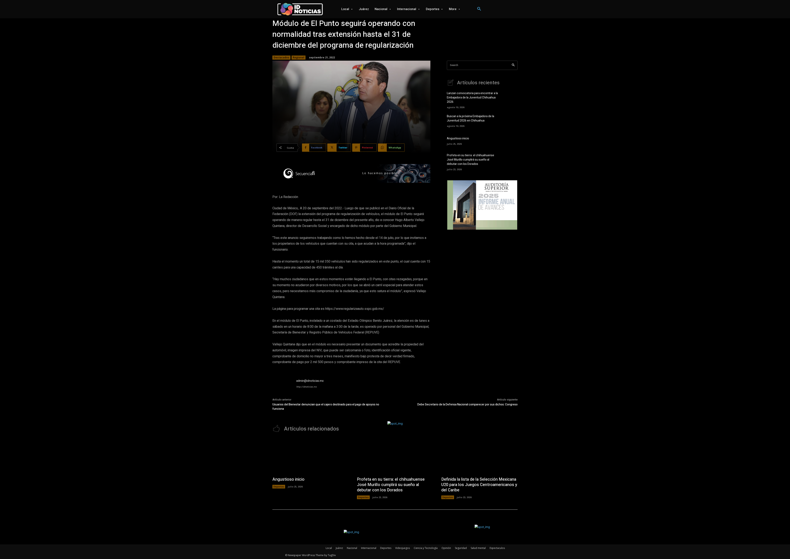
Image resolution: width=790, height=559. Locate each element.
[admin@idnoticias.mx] (282, 388)
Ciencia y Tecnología (426, 548)
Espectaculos (497, 548)
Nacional (352, 548)
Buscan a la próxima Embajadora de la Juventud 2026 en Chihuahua (470, 118)
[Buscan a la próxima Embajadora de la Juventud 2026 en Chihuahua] (510, 120)
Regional (298, 57)
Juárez (339, 548)
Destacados (281, 57)
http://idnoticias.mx (306, 387)
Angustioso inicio (458, 138)
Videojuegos (402, 548)
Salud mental (478, 548)
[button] (479, 9)
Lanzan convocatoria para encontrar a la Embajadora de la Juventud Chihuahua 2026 (472, 97)
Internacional (368, 548)
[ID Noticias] (300, 9)
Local (329, 548)
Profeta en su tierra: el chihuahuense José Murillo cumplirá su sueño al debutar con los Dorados (470, 159)
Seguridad (461, 548)
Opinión (446, 548)
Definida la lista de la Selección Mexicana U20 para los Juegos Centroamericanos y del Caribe (479, 484)
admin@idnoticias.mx (310, 381)
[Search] (513, 65)
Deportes (278, 486)
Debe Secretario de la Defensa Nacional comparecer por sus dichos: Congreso (467, 404)
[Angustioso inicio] (510, 140)
